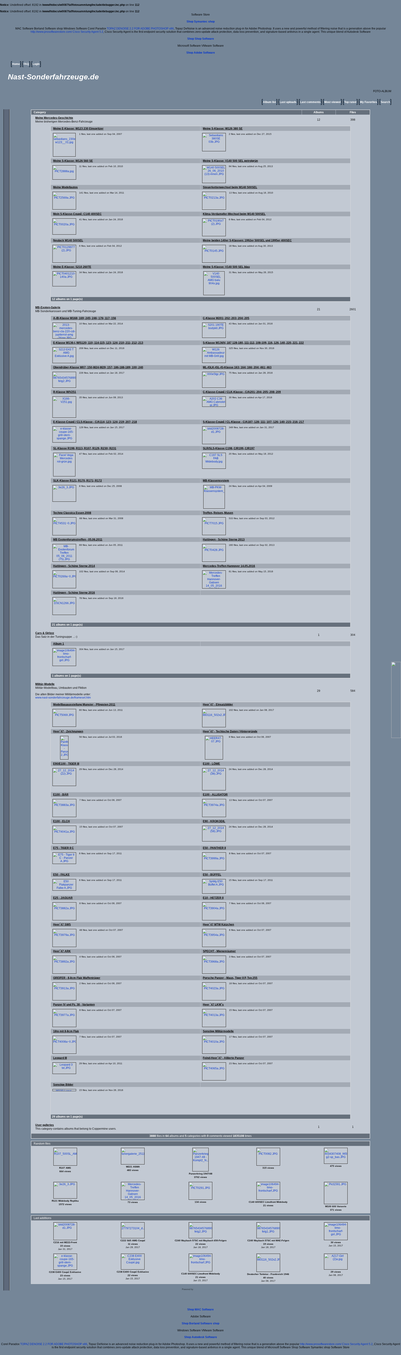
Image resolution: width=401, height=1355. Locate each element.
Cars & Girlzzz (44, 633)
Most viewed (332, 102)
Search (385, 102)
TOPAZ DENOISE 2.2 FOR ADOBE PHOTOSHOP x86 (140, 28)
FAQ (26, 64)
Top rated (350, 102)
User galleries (44, 1125)
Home (16, 64)
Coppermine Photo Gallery (206, 1289)
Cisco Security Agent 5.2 (88, 31)
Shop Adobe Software (200, 52)
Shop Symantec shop (201, 21)
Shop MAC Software (200, 1309)
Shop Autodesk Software (200, 1337)
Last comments (310, 102)
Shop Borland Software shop (200, 1323)
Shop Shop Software (200, 38)
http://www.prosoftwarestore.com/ (51, 31)
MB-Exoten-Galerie (47, 307)
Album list (269, 102)
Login (36, 64)
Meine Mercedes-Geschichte (54, 118)
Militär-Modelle (45, 684)
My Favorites (368, 102)
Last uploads (288, 102)
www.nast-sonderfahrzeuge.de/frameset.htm (63, 697)
